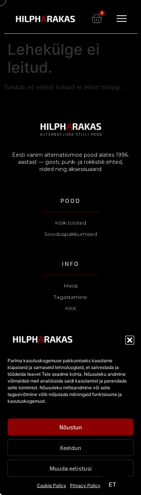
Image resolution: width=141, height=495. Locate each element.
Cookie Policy (51, 485)
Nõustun (70, 427)
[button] (129, 340)
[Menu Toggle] (121, 18)
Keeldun (70, 447)
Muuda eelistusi (71, 468)
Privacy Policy (85, 485)
